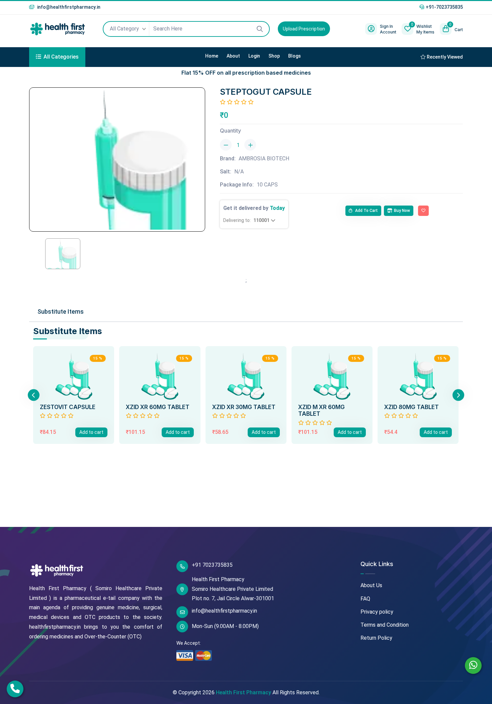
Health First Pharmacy (243, 692)
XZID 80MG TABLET (411, 407)
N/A (239, 171)
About (233, 56)
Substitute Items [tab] (60, 311)
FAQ (365, 599)
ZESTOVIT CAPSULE (67, 407)
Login (254, 56)
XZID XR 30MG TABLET (243, 407)
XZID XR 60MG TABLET (157, 407)
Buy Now (402, 210)
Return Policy (376, 638)
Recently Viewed (444, 57)
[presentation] (33, 395)
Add (91, 432)
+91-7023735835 (444, 7)
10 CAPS (267, 184)
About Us (371, 585)
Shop (274, 56)
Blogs (294, 56)
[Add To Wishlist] (423, 211)
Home (211, 56)
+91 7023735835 (212, 565)
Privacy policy (376, 612)
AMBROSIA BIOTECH (264, 158)
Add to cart (366, 210)
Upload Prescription (304, 28)
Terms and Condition (384, 625)
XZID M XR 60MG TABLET (321, 410)
